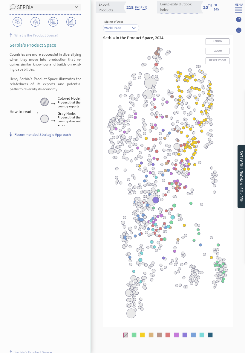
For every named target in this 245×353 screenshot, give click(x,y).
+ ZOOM (218, 41)
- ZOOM (218, 51)
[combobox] (121, 25)
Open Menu (238, 10)
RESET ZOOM (217, 60)
